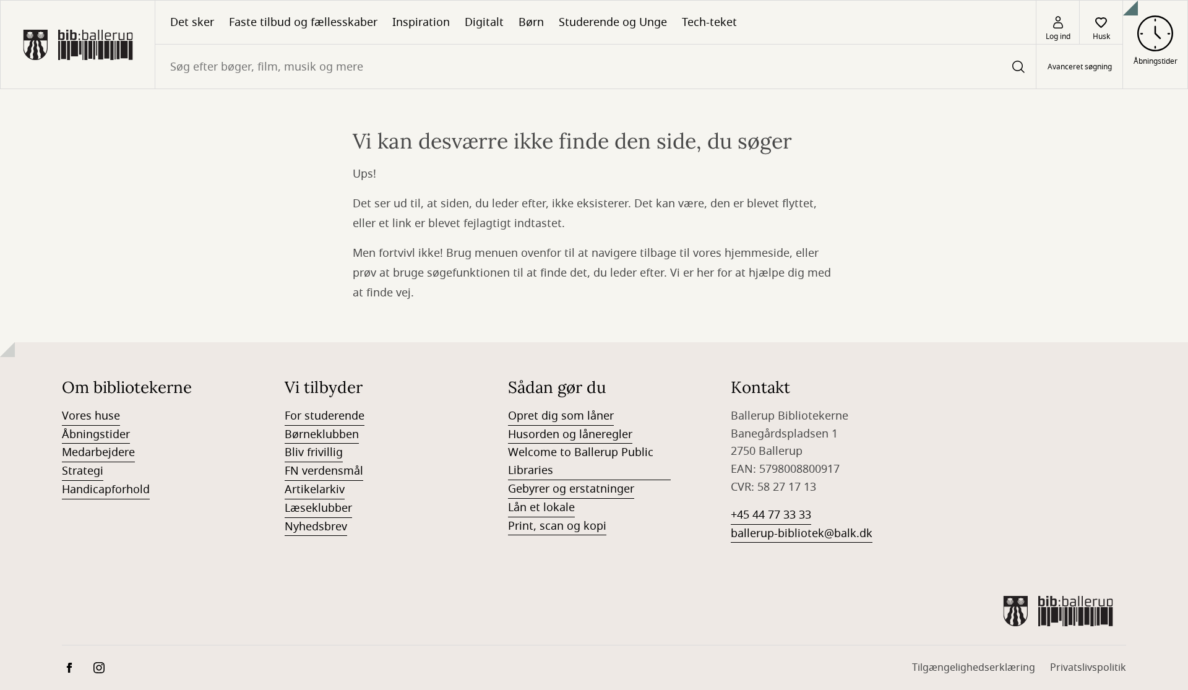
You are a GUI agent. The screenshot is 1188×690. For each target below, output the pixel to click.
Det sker (192, 22)
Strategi (82, 471)
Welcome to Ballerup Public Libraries (580, 461)
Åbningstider (96, 434)
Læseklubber (318, 508)
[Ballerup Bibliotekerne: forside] (78, 44)
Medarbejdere (98, 452)
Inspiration (421, 22)
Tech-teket (709, 22)
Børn (531, 22)
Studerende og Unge (613, 22)
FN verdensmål (324, 471)
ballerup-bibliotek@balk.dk (801, 533)
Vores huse (91, 416)
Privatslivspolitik (1088, 667)
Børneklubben (322, 434)
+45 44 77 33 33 (771, 515)
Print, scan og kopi (557, 526)
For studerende (324, 416)
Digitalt (484, 22)
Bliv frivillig (314, 452)
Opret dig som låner (561, 416)
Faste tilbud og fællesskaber (303, 22)
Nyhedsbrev (316, 527)
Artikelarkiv (315, 489)
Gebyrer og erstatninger (571, 489)
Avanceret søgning (1080, 66)
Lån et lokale (541, 507)
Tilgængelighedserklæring (973, 667)
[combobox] (595, 66)
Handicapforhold (106, 489)
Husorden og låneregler (570, 434)
